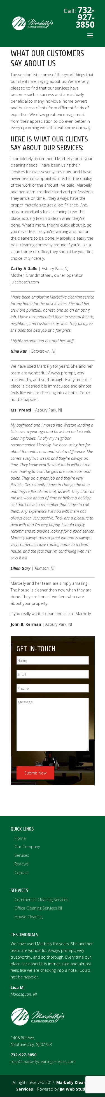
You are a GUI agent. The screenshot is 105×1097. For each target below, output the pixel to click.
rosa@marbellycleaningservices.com (43, 1061)
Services (22, 855)
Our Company (27, 846)
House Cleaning (29, 916)
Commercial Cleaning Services (41, 899)
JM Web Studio (74, 1089)
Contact (22, 872)
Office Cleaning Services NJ (38, 908)
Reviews (22, 864)
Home (20, 838)
